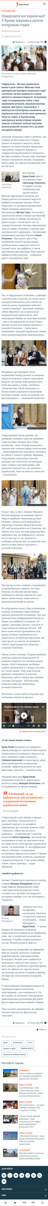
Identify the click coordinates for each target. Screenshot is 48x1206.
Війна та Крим (25, 1085)
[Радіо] (5, 1202)
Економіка (24, 1071)
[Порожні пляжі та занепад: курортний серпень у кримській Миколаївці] (10, 1153)
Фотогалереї (24, 1150)
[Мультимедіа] (15, 1202)
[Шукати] (42, 1202)
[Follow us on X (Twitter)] (9, 1175)
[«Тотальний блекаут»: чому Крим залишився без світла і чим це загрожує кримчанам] (10, 1136)
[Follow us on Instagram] (27, 1175)
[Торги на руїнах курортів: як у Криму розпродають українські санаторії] (10, 1073)
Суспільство (8, 11)
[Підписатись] (4, 1181)
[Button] (19, 42)
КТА (24, 1203)
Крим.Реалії (11, 710)
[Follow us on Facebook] (4, 1175)
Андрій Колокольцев (11, 31)
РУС (33, 1203)
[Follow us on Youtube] (15, 1175)
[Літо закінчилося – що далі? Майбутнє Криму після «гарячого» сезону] (10, 1105)
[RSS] (33, 1175)
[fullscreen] (43, 725)
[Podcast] (39, 1175)
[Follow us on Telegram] (21, 1175)
